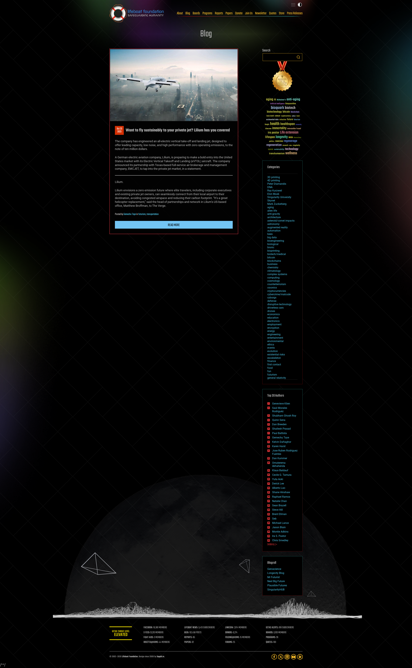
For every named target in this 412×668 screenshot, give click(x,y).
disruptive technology (279, 304)
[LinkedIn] (287, 657)
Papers (229, 13)
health (275, 124)
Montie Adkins (280, 531)
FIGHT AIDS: (149, 637)
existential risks (272, 120)
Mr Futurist (273, 577)
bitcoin (286, 112)
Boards (196, 13)
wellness (291, 153)
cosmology (273, 280)
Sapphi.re (160, 657)
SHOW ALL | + (272, 545)
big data (272, 237)
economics (273, 314)
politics (271, 141)
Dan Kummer (279, 458)
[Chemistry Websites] (282, 77)
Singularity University (279, 197)
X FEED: (147, 633)
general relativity (276, 377)
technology (291, 149)
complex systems (277, 274)
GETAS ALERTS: (272, 628)
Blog (187, 13)
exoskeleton (274, 357)
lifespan (270, 137)
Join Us (249, 13)
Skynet (271, 200)
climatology (274, 270)
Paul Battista (279, 433)
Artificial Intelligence (277, 104)
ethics (270, 344)
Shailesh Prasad (281, 428)
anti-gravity (273, 213)
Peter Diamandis (276, 183)
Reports (219, 13)
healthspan (287, 124)
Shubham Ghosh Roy (284, 415)
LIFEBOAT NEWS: (191, 628)
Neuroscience (297, 138)
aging (269, 99)
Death (298, 116)
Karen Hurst (279, 446)
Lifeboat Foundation (130, 657)
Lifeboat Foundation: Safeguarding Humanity (136, 13)
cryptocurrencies (276, 290)
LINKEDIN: (229, 628)
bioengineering (275, 240)
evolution (272, 351)
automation (274, 230)
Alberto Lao (278, 487)
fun (269, 371)
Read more (174, 225)
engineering (274, 334)
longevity (282, 137)
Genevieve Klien (281, 403)
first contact (274, 364)
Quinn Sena (278, 420)
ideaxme (268, 129)
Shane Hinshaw (281, 492)
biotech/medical (276, 254)
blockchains (274, 260)
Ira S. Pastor (279, 536)
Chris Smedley (280, 540)
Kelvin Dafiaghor (281, 441)
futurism (142, 214)
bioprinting (273, 250)
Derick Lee (278, 483)
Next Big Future (276, 581)
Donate (239, 13)
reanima (279, 141)
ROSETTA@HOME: (151, 642)
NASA (291, 137)
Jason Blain (279, 527)
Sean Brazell (279, 505)
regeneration (274, 145)
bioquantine (290, 103)
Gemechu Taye (130, 214)
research (285, 145)
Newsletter (261, 13)
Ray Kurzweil (274, 190)
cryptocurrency (286, 116)
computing (273, 277)
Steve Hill (277, 509)
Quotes (272, 13)
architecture (274, 217)
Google (267, 125)
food (270, 367)
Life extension (289, 132)
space (270, 149)
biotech (290, 108)
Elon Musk (273, 193)
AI (275, 99)
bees (270, 234)
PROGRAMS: (271, 637)
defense (271, 300)
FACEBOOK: (148, 628)
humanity (299, 125)
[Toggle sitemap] (293, 5)
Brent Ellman (279, 514)
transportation (153, 214)
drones (271, 311)
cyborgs (271, 297)
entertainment (275, 337)
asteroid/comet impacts (281, 220)
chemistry (272, 267)
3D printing (273, 177)
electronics (273, 321)
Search (298, 57)
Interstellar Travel (294, 129)
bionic (270, 247)
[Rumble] (300, 657)
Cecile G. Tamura (281, 474)
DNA (269, 187)
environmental (275, 341)
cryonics (272, 287)
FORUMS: (229, 642)
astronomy (273, 224)
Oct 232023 (119, 130)
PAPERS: (187, 642)
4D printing (273, 180)
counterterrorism (276, 284)
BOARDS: (269, 633)
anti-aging (293, 99)
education (273, 317)
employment (274, 324)
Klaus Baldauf (280, 470)
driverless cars (275, 307)
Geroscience (274, 569)
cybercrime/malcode (279, 294)
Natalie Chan (279, 501)
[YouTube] (293, 657)
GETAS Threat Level (120, 633)
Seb (274, 518)
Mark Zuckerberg (276, 203)
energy (271, 331)
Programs (207, 13)
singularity (296, 145)
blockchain (295, 112)
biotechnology (274, 112)
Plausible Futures (277, 585)
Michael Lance (280, 522)
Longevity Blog (275, 573)
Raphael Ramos (281, 496)
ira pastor (273, 133)
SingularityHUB (276, 589)
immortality (279, 128)
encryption (273, 327)
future (290, 119)
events (271, 347)
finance (271, 361)
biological (272, 244)
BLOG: (186, 633)
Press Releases (295, 13)
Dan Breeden (279, 424)
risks (290, 145)
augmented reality (277, 227)
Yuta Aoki (277, 479)
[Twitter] (280, 657)
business (272, 264)
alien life (272, 210)
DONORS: (228, 633)
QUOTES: (269, 642)
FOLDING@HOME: (232, 637)
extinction (282, 120)
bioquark (277, 108)
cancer (277, 116)
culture (294, 116)
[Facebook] (274, 657)
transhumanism (277, 153)
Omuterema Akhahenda (279, 464)
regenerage (290, 141)
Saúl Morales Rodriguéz (279, 409)
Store (281, 13)
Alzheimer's (281, 100)
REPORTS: (188, 637)
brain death (270, 116)
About (180, 13)
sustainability (279, 149)
